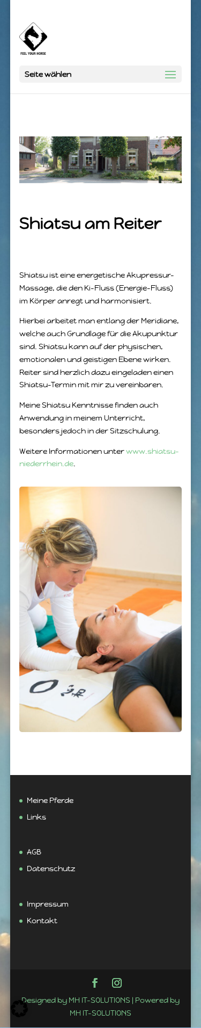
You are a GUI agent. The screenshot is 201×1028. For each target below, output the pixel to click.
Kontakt (42, 920)
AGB (34, 852)
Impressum (48, 904)
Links (36, 817)
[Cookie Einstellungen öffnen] (19, 1014)
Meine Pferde (50, 800)
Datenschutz (51, 868)
